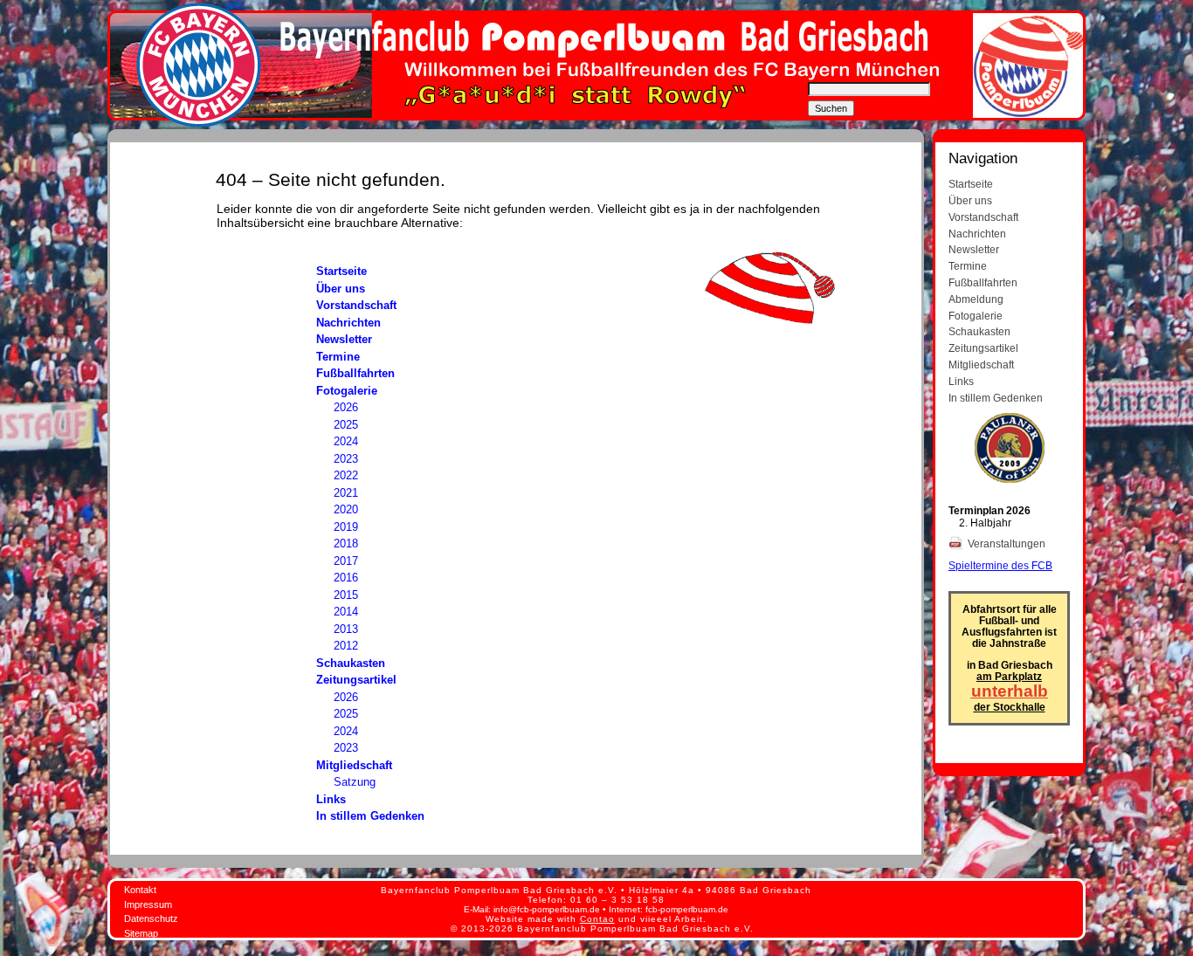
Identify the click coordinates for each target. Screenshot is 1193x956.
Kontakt (140, 889)
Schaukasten (350, 663)
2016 (346, 577)
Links (331, 799)
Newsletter (344, 339)
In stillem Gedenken (370, 815)
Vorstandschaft (356, 305)
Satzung (355, 781)
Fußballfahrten (355, 373)
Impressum (148, 904)
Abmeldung (975, 299)
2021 (346, 492)
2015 (346, 595)
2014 (346, 611)
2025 (346, 424)
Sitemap (141, 933)
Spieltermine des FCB (1000, 565)
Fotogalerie (346, 390)
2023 (346, 458)
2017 (346, 560)
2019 (346, 526)
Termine (338, 356)
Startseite (341, 271)
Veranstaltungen (1008, 543)
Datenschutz (151, 918)
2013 (346, 629)
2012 (346, 645)
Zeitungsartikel (356, 679)
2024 (346, 441)
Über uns (340, 288)
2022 (346, 475)
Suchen (831, 108)
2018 (346, 543)
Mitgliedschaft (354, 765)
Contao (597, 919)
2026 (346, 407)
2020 (346, 509)
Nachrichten (348, 322)
